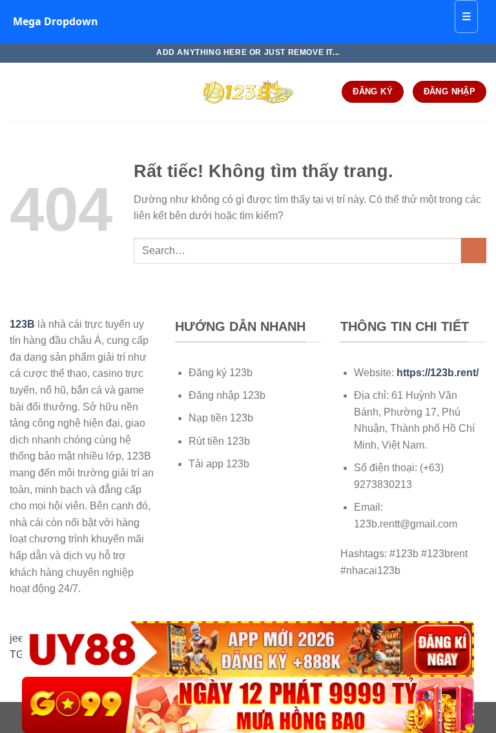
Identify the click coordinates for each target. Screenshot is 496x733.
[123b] (248, 92)
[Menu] (17, 91)
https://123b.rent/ (438, 372)
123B (22, 324)
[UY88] (248, 649)
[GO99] (248, 705)
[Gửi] (473, 250)
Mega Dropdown (55, 21)
